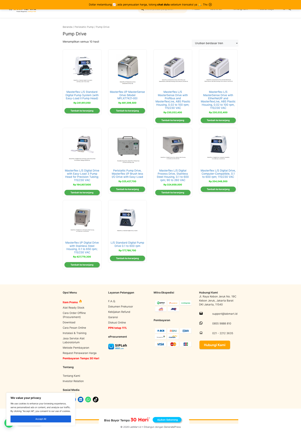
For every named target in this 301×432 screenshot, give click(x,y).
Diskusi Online (117, 322)
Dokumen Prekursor (120, 306)
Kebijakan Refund (119, 311)
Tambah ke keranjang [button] (82, 110)
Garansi (113, 317)
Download (69, 322)
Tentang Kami (71, 375)
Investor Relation (73, 381)
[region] (40, 409)
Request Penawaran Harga (80, 353)
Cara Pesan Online (74, 327)
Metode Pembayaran (76, 347)
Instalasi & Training (74, 333)
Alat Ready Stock (73, 307)
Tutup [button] (210, 4)
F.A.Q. (112, 301)
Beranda (67, 26)
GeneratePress (172, 426)
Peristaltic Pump (84, 26)
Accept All (40, 419)
